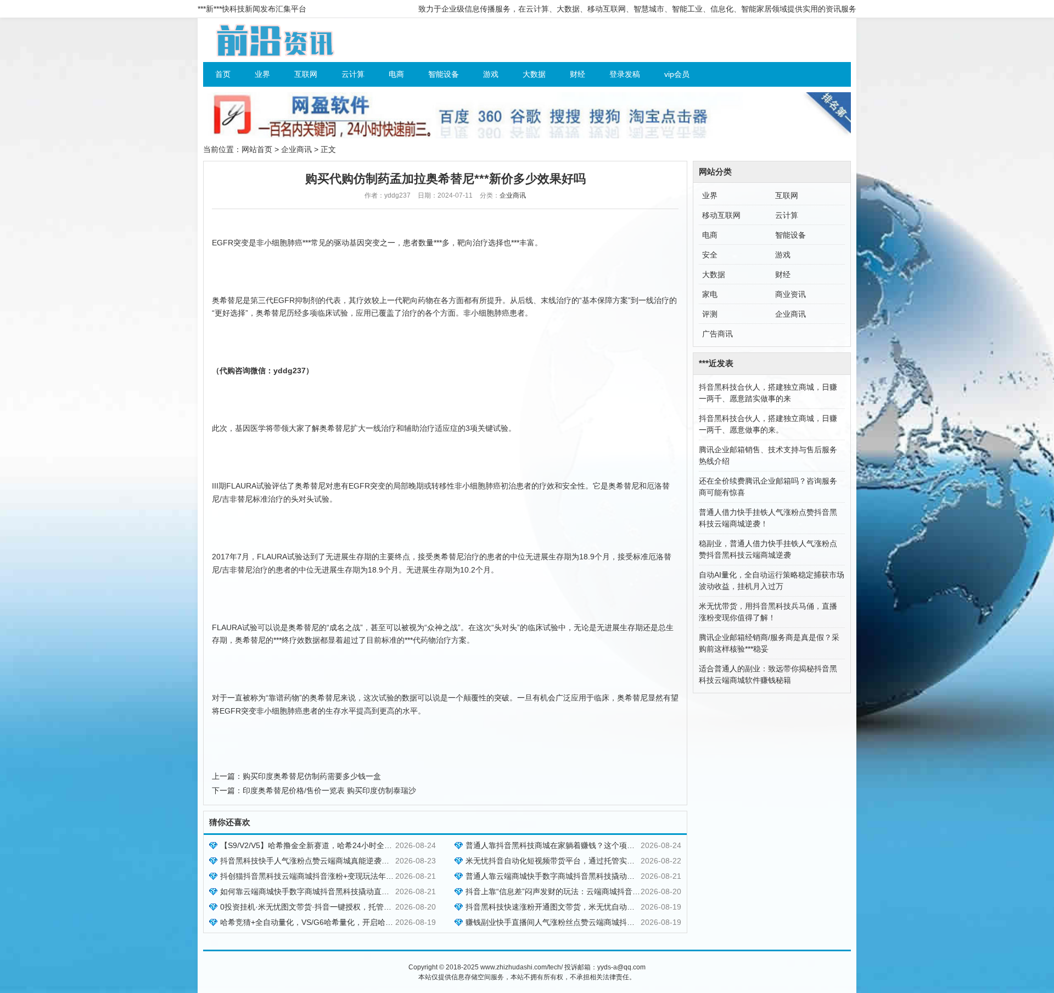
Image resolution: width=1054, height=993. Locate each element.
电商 (396, 74)
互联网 (305, 74)
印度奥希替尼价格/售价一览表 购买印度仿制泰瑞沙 (329, 790)
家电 (709, 294)
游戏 (490, 74)
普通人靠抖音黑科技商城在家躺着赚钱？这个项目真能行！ (565, 845)
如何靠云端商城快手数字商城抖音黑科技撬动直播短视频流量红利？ (335, 891)
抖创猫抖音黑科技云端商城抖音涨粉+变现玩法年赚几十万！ (322, 876)
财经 (577, 74)
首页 (223, 74)
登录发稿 (624, 74)
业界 (262, 74)
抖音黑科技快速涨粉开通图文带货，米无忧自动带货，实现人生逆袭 (581, 906)
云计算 (353, 74)
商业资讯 (790, 294)
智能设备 (443, 74)
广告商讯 (717, 333)
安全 (709, 254)
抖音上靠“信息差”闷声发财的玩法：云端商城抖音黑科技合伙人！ (576, 891)
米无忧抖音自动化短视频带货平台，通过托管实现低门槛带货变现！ (581, 860)
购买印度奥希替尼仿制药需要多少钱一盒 (312, 776)
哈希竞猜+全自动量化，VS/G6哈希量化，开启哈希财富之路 (322, 922)
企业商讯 (296, 149)
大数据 (534, 74)
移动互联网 (721, 215)
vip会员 (676, 74)
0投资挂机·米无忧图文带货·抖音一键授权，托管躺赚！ (313, 906)
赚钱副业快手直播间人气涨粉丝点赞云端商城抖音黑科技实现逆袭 (577, 922)
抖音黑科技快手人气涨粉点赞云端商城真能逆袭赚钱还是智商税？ (331, 860)
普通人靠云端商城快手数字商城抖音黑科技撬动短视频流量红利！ (577, 876)
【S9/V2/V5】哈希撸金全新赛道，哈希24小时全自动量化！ (321, 845)
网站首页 (257, 149)
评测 (709, 314)
